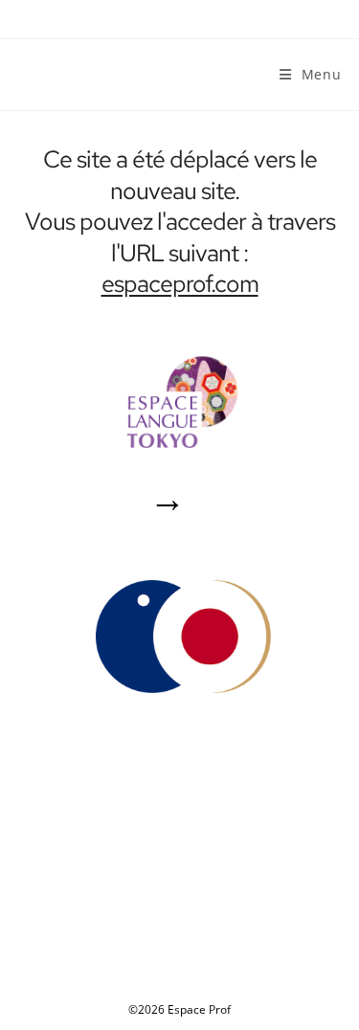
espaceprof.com (179, 284)
